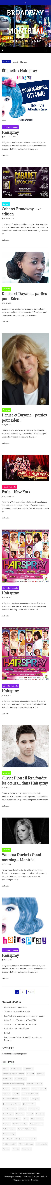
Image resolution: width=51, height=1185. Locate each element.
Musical (30, 1114)
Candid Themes (31, 1180)
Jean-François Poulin (11, 1104)
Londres (22, 1109)
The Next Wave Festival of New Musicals (19, 1139)
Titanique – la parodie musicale (17, 1011)
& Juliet (7, 1033)
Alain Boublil (16, 1068)
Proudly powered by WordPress (18, 1176)
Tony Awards (42, 1144)
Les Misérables (9, 1109)
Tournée (16, 1149)
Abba (5, 1068)
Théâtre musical (9, 1144)
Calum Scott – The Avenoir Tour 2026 (20, 1020)
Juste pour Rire (29, 1104)
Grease (25, 1099)
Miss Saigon (8, 1114)
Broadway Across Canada (13, 1073)
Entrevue (6, 288)
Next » (31, 992)
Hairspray (10, 132)
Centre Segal (20, 1079)
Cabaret (30, 1073)
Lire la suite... (5, 155)
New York (40, 1114)
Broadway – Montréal (25, 22)
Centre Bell (7, 1079)
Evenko (16, 1094)
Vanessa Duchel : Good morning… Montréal (21, 857)
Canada (40, 1073)
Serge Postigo (9, 1134)
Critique (16, 1089)
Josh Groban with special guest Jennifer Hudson (24, 1016)
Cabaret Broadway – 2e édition (21, 211)
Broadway (28, 1068)
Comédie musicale (10, 127)
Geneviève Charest (11, 1099)
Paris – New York (16, 491)
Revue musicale (9, 487)
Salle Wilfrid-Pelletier (26, 1129)
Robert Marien (9, 1129)
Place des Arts (37, 1119)
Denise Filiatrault (39, 1089)
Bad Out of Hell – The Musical (16, 1028)
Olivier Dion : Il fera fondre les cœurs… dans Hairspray (25, 780)
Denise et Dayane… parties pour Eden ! (24, 296)
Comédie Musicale (34, 1084)
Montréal (19, 1114)
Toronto (6, 1149)
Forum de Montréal (30, 1094)
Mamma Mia (34, 1109)
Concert (6, 204)
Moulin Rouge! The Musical (15, 1007)
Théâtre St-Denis (26, 1144)
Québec (6, 1124)
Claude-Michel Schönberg (13, 1084)
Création (25, 1089)
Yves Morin (27, 1149)
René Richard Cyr (19, 1124)
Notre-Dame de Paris (11, 1119)
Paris (26, 1119)
